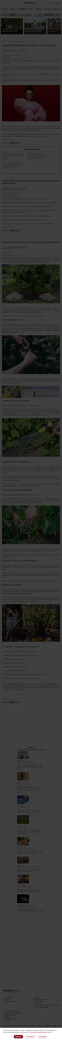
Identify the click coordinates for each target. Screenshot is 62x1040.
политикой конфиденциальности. (40, 1032)
